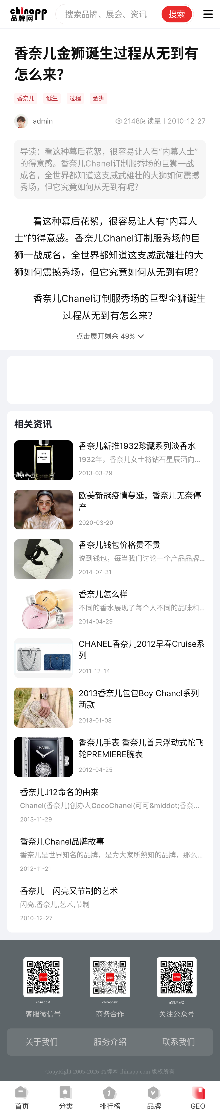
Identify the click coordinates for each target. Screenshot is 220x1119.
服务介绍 (110, 1042)
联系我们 (178, 1042)
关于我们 (41, 1042)
